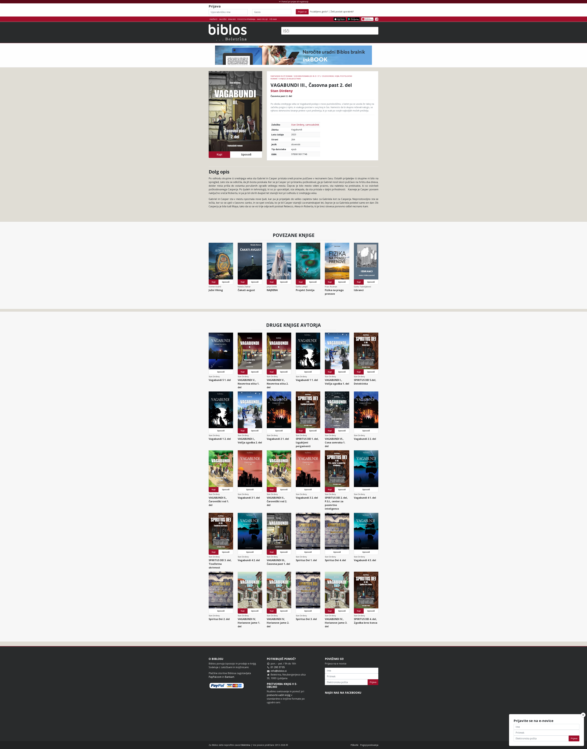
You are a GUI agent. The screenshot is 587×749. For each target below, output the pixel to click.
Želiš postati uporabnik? (342, 11)
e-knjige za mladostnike (290, 78)
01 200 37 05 (278, 667)
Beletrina (245, 744)
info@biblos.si (279, 671)
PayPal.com (215, 677)
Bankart (229, 677)
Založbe (223, 19)
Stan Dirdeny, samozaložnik (305, 124)
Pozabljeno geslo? (319, 11)
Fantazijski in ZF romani (281, 76)
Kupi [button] (219, 154)
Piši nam (273, 19)
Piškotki (354, 744)
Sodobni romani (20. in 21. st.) (307, 76)
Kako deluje (262, 19)
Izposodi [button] (246, 154)
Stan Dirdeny (282, 90)
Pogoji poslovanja (369, 744)
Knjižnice (213, 19)
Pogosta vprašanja (246, 19)
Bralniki (232, 19)
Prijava (373, 682)
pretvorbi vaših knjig (278, 695)
